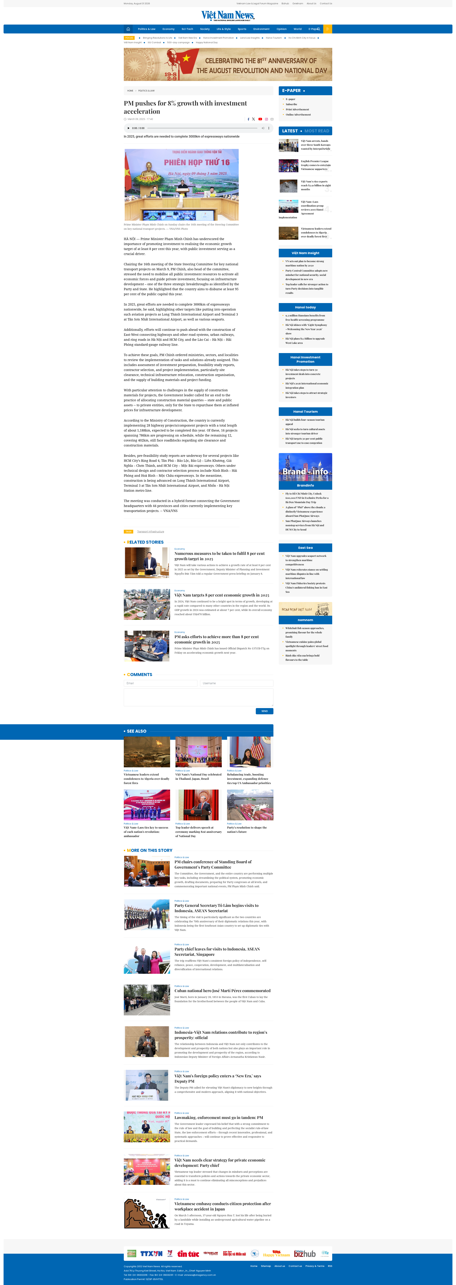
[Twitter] (253, 119)
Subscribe (291, 104)
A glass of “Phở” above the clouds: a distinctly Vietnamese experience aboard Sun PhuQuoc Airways (305, 511)
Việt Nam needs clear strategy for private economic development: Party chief (220, 1162)
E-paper (291, 90)
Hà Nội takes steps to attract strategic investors (306, 395)
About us (279, 1266)
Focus (129, 37)
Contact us (295, 1266)
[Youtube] (260, 119)
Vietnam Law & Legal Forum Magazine (257, 3)
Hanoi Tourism (274, 37)
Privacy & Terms (314, 1266)
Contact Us (326, 3)
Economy (169, 29)
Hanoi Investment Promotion (218, 37)
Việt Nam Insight (133, 42)
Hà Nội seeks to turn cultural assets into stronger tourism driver (305, 431)
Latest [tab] (290, 131)
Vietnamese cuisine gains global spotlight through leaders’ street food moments (307, 646)
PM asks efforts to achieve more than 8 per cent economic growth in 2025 (217, 639)
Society (205, 29)
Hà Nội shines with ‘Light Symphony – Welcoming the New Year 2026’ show (306, 329)
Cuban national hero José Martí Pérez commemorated (223, 990)
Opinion (282, 29)
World (298, 29)
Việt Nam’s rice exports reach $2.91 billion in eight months (316, 185)
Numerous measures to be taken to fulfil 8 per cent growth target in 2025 (220, 556)
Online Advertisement (298, 114)
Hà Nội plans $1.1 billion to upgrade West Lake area (305, 341)
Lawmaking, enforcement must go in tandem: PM (219, 1117)
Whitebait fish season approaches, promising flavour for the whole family (305, 632)
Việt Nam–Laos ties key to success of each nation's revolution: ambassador (146, 832)
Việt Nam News (228, 16)
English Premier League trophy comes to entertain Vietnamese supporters (316, 165)
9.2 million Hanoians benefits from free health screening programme (305, 317)
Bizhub (285, 3)
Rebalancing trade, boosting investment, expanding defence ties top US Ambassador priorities (249, 778)
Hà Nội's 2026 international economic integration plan (307, 385)
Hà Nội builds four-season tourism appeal (305, 422)
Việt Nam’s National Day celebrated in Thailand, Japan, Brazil (198, 776)
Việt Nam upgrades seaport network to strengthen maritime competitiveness (306, 560)
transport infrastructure (150, 531)
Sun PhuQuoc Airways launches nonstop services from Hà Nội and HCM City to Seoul (305, 525)
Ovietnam (297, 3)
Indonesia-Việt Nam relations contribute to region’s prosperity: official (221, 1034)
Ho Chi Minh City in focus (302, 37)
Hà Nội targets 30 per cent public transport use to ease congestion (304, 441)
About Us (311, 3)
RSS (330, 1266)
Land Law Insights (250, 37)
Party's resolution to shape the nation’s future (247, 830)
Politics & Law (147, 29)
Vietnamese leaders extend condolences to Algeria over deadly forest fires (146, 778)
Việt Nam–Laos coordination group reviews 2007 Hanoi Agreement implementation (301, 209)
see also (136, 731)
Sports (242, 29)
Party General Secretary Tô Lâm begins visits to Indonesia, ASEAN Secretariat (216, 908)
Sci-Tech (187, 29)
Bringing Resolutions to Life (157, 37)
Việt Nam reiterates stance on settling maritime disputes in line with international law (307, 574)
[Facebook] (248, 119)
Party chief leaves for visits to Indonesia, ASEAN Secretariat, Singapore (217, 951)
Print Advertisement (297, 109)
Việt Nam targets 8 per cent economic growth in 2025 (222, 595)
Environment (261, 29)
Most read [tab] (317, 131)
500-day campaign (178, 42)
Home (130, 90)
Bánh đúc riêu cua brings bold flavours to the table (302, 657)
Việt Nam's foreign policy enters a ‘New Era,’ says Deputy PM (218, 1078)
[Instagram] (266, 119)
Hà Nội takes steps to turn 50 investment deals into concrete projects (303, 374)
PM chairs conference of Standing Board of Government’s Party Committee (213, 864)
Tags (128, 531)
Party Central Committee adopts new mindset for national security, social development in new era (307, 275)
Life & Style (224, 29)
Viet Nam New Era (187, 37)
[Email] (272, 119)
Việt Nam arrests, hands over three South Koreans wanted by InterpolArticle (315, 144)
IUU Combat (154, 42)
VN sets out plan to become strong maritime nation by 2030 (305, 263)
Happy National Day (207, 42)
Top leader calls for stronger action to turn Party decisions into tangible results (307, 289)
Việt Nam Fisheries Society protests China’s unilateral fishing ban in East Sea (306, 587)
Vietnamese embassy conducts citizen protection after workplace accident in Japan (223, 1206)
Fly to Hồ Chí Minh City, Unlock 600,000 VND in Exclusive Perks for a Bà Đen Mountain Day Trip (307, 498)
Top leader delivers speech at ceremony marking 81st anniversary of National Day (198, 832)
